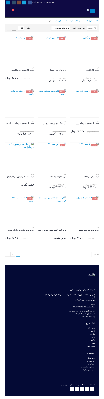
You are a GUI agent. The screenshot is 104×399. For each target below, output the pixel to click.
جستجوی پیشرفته (88, 370)
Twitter (87, 389)
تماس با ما (91, 361)
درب (97, 67)
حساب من (91, 364)
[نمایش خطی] (9, 28)
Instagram (82, 389)
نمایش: (27, 28)
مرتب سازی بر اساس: (78, 28)
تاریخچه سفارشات (88, 367)
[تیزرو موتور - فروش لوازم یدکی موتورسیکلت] (81, 11)
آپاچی (92, 331)
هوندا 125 (91, 328)
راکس (92, 334)
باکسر (92, 340)
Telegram (72, 389)
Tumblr (77, 389)
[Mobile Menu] (92, 11)
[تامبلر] (14, 2)
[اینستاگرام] (19, 2)
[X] (24, 2)
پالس (93, 337)
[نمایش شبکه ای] (14, 28)
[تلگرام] (8, 2)
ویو (93, 343)
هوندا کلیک (91, 346)
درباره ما (91, 358)
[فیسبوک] (30, 2)
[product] (19, 157)
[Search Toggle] (22, 11)
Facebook (92, 389)
